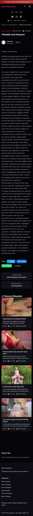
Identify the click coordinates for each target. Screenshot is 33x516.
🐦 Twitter (11, 261)
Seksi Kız (10, 41)
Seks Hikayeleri (8, 7)
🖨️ (21, 16)
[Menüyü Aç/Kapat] (30, 6)
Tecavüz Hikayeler (6, 493)
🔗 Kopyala (18, 266)
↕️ (12, 16)
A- (12, 12)
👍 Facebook (21, 261)
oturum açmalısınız (23, 457)
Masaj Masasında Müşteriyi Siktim (14, 319)
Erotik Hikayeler (6, 484)
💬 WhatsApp (7, 265)
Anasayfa (4, 24)
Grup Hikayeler (5, 490)
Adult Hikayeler (13, 24)
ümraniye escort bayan (9, 503)
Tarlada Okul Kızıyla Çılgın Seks (13, 386)
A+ (21, 12)
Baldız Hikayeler (6, 496)
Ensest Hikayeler (6, 487)
